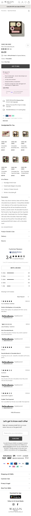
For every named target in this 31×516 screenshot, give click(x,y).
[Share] (28, 10)
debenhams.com (8, 317)
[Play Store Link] (15, 497)
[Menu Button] (2, 2)
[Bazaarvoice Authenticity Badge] (15, 252)
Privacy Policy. (23, 450)
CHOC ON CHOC (6, 44)
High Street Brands (12, 10)
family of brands (7, 446)
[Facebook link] (18, 504)
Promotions (3, 10)
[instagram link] (13, 504)
